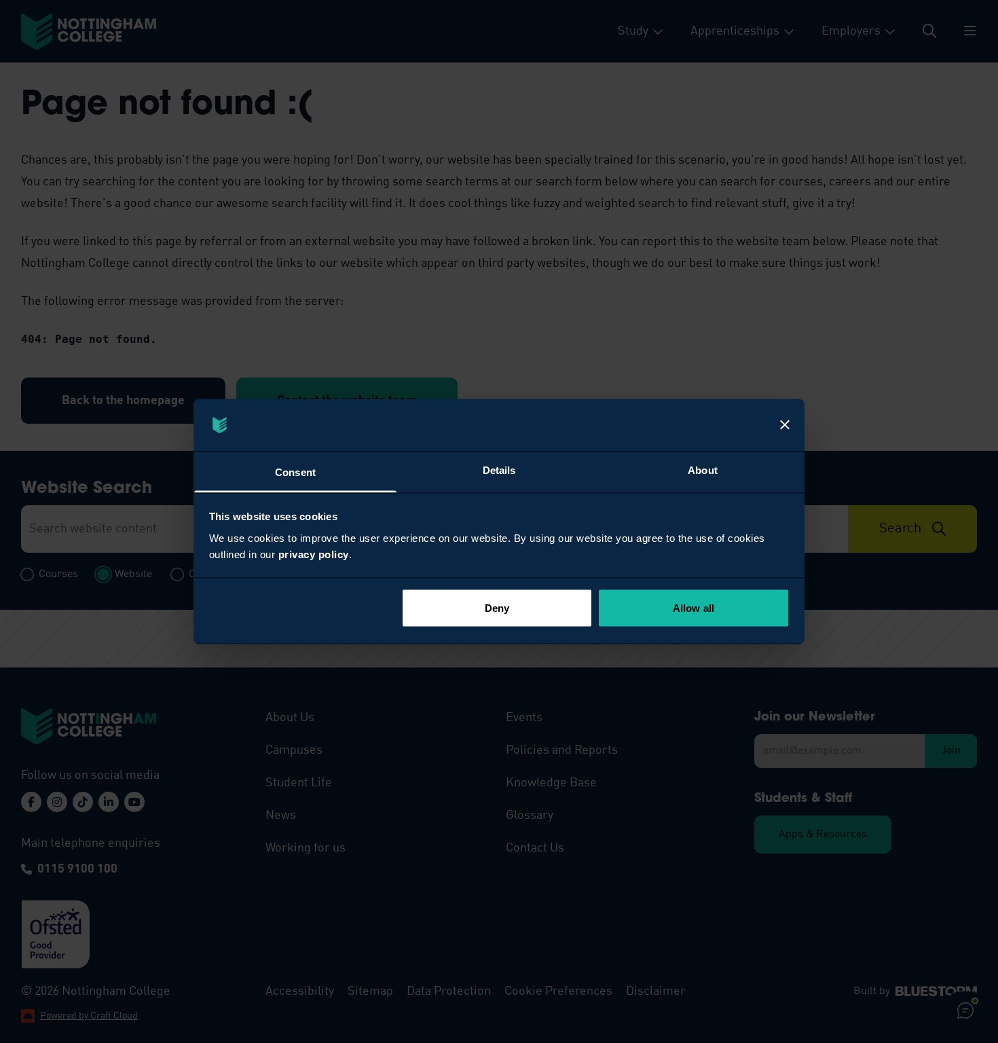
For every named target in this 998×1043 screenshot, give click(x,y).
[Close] (785, 425)
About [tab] (703, 469)
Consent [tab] (295, 471)
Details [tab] (499, 469)
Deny (497, 608)
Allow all (693, 608)
